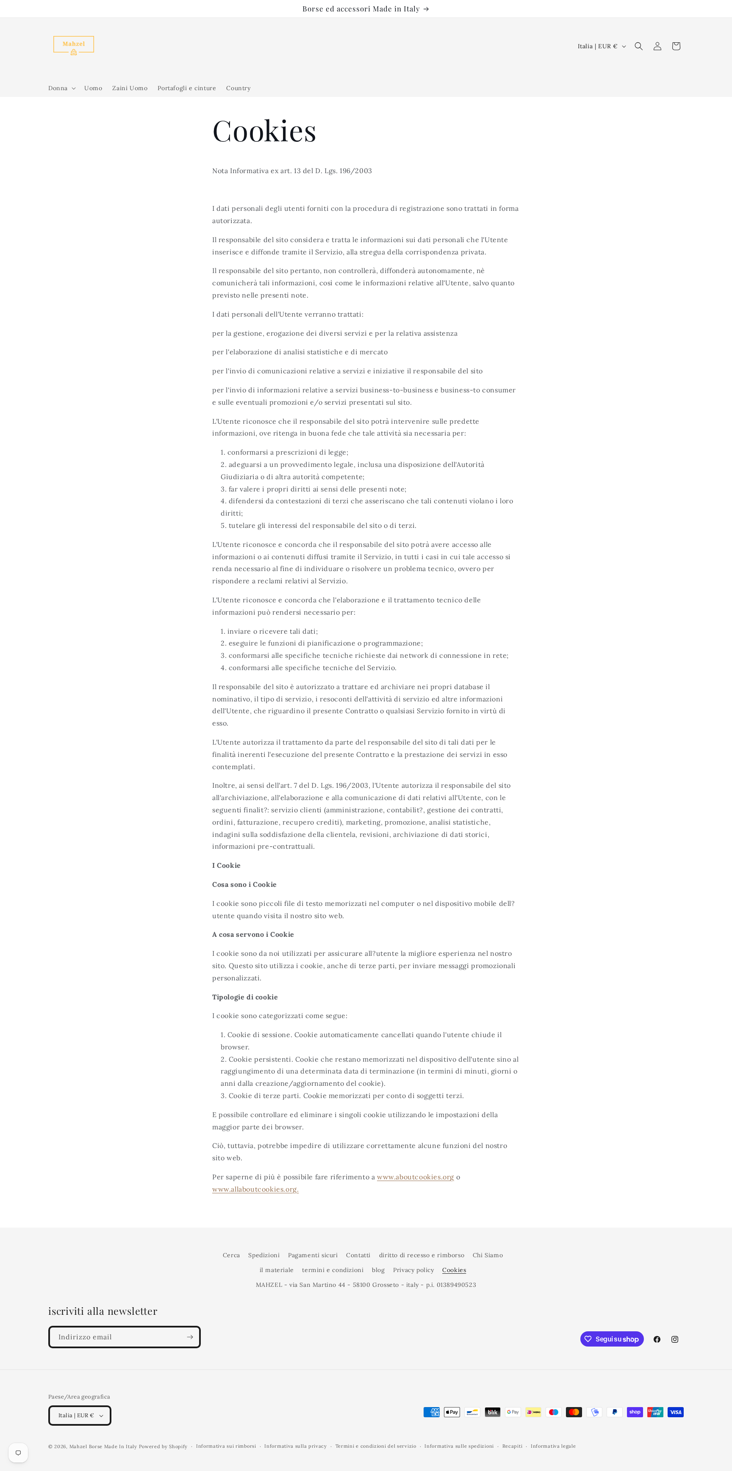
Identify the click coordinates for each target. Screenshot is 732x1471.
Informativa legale (553, 1446)
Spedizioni (264, 1255)
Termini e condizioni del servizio (376, 1446)
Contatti (358, 1255)
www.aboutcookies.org (415, 1177)
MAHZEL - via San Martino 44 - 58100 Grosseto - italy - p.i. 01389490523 (366, 1285)
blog (378, 1270)
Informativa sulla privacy (295, 1446)
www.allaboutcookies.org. (255, 1189)
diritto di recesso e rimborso (421, 1255)
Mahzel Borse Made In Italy (103, 1446)
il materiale (277, 1270)
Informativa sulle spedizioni (459, 1446)
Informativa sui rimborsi (226, 1446)
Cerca (231, 1255)
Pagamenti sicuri (313, 1255)
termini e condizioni (332, 1270)
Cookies (454, 1270)
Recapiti (512, 1446)
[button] (61, 88)
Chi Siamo (488, 1255)
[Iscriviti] (189, 1337)
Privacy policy (413, 1270)
